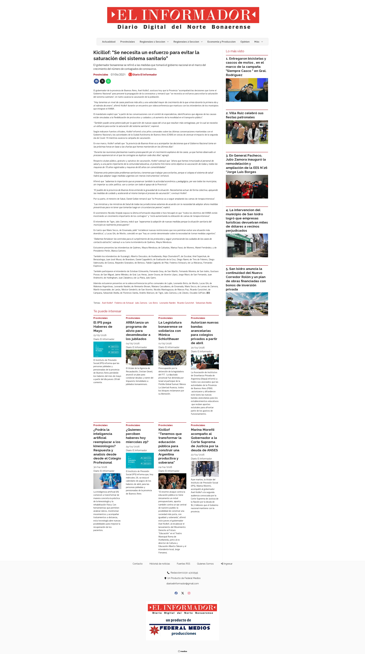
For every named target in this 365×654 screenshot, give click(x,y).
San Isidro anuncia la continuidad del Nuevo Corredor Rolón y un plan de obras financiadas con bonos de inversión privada (246, 279)
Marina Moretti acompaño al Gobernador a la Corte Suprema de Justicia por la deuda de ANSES (204, 440)
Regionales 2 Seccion (186, 41)
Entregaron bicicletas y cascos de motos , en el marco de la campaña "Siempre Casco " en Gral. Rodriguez (246, 67)
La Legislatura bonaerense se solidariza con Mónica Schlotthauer (170, 330)
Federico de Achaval (123, 302)
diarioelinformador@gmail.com (182, 583)
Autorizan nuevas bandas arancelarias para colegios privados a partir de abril (205, 332)
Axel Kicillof (107, 302)
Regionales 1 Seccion (152, 41)
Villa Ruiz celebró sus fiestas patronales (244, 115)
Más (256, 41)
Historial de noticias (159, 563)
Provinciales (127, 41)
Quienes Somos (205, 563)
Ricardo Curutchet (185, 302)
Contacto (138, 563)
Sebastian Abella (204, 302)
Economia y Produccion (221, 41)
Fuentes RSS (183, 563)
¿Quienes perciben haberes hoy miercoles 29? (137, 436)
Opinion (245, 41)
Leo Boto (153, 302)
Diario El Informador (145, 74)
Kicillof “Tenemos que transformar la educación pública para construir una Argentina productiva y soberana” (170, 446)
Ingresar (227, 563)
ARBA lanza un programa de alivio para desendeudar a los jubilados (138, 330)
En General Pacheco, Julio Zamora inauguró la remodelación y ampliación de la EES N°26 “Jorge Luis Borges (246, 163)
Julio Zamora (141, 302)
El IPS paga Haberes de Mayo (102, 326)
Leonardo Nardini (167, 302)
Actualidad (108, 41)
